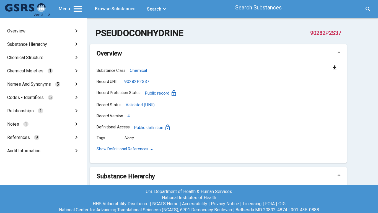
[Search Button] (368, 8)
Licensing (252, 203)
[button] (218, 53)
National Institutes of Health (189, 197)
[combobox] (299, 8)
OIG (282, 203)
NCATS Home (165, 203)
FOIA (270, 203)
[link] (43, 30)
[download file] (334, 67)
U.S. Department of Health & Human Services (189, 191)
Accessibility (194, 203)
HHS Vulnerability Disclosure (121, 203)
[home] (25, 10)
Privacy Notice (225, 203)
